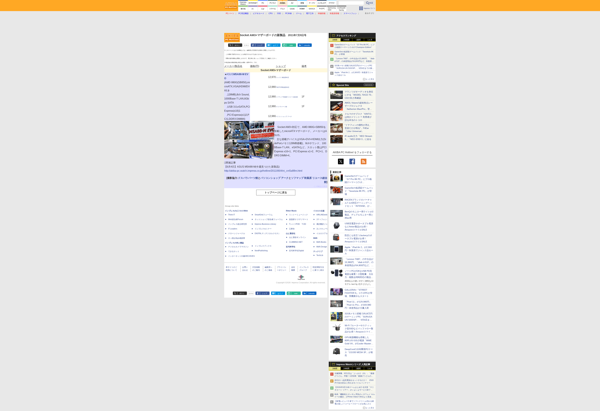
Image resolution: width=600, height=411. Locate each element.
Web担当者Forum (235, 219)
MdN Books (321, 242)
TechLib (319, 255)
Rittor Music (291, 211)
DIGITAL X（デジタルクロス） (267, 233)
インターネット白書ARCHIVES (241, 256)
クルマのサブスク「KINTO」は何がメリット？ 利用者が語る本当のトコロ (359, 117)
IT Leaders (232, 229)
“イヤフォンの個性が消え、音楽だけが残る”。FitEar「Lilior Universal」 (358, 128)
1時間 (334, 40)
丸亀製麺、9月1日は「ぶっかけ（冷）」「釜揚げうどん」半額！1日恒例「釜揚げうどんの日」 (354, 376)
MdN (315, 238)
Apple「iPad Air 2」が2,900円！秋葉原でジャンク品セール (359, 250)
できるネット (233, 251)
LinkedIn (307, 45)
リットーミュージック (298, 215)
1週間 (358, 40)
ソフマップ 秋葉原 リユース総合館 (287, 97)
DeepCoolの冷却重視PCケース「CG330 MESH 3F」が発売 (359, 352)
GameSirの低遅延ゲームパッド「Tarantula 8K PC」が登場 (359, 191)
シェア (259, 45)
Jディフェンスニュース (326, 219)
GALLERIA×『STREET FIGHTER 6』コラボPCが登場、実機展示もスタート (358, 293)
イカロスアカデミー (324, 233)
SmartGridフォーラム (264, 215)
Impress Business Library (265, 224)
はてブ (275, 45)
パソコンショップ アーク (284, 116)
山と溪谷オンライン (297, 237)
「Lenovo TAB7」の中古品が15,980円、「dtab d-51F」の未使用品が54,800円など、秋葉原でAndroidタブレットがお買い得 (354, 61)
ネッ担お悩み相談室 (236, 238)
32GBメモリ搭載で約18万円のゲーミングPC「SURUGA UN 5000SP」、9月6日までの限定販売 (354, 68)
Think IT (231, 215)
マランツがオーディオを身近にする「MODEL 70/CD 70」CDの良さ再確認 (359, 94)
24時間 (346, 40)
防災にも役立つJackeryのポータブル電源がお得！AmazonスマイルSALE (358, 238)
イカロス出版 (319, 211)
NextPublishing (261, 251)
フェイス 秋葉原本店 (282, 77)
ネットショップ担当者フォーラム (269, 219)
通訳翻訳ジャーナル (324, 224)
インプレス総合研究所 (237, 224)
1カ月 (370, 40)
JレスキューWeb (323, 229)
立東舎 (292, 229)
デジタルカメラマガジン (238, 247)
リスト (246, 45)
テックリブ (318, 251)
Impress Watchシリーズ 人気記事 (353, 364)
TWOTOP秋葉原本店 (282, 87)
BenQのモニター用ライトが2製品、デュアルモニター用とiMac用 (359, 214)
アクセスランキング (346, 35)
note (291, 45)
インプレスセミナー (263, 229)
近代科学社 (290, 247)
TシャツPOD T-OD (297, 224)
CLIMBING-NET (295, 242)
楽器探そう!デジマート (298, 219)
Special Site (342, 85)
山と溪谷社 (290, 233)
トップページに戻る (276, 192)
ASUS (229, 74)
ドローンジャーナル (236, 233)
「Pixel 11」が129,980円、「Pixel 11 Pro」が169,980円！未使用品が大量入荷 (358, 304)
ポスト (237, 45)
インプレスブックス (263, 246)
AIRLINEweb (321, 215)
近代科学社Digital (296, 251)
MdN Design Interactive (326, 247)
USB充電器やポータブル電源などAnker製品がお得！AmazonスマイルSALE (359, 226)
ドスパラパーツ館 (281, 106)
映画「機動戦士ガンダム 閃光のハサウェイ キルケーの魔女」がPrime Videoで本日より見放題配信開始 (355, 397)
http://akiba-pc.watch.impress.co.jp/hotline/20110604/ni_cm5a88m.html (263, 170)
